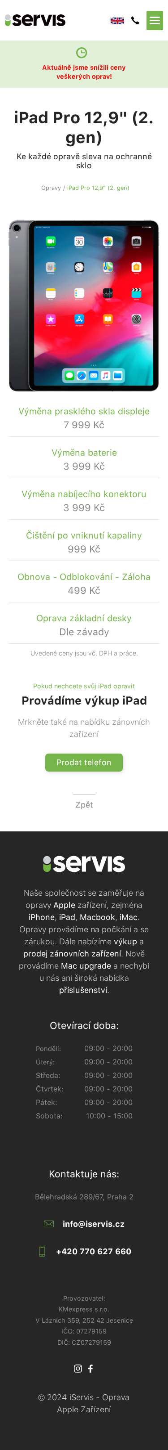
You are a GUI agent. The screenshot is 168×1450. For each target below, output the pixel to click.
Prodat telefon (84, 762)
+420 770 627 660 (93, 1251)
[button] (154, 20)
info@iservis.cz (94, 1224)
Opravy (51, 187)
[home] (58, 20)
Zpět (84, 804)
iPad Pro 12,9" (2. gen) (98, 187)
